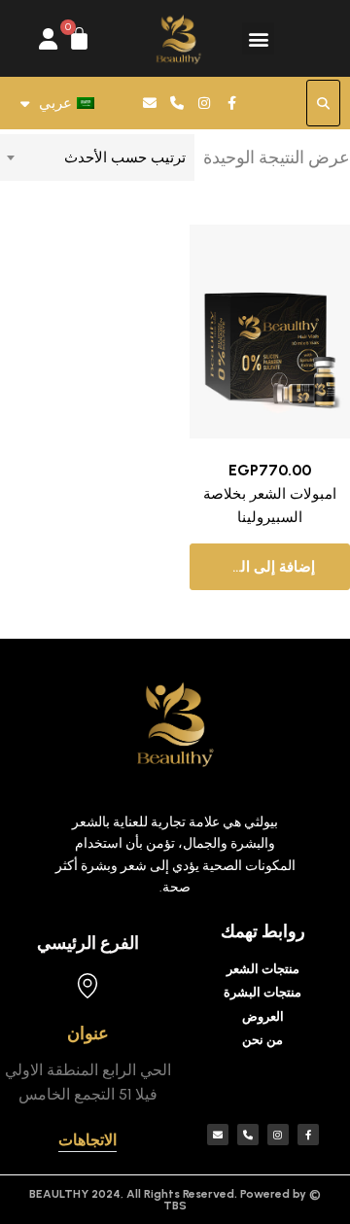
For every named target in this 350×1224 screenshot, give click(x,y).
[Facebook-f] (231, 103)
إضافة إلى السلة (265, 567)
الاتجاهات (87, 1140)
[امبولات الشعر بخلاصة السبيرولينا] (270, 331)
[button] (258, 38)
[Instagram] (204, 103)
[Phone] (177, 103)
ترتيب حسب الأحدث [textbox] (125, 157)
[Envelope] (149, 103)
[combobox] (97, 157)
